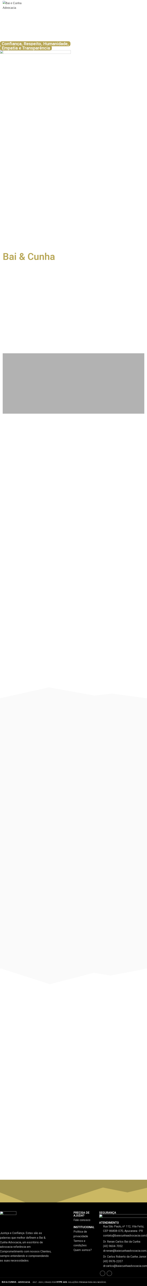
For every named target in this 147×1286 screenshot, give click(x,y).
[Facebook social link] (102, 1273)
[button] (5, 311)
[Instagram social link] (109, 1273)
